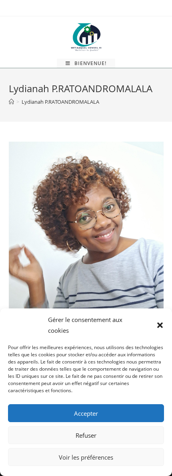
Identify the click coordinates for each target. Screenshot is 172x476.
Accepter (86, 413)
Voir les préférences (86, 457)
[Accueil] (11, 101)
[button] (160, 325)
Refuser (86, 435)
